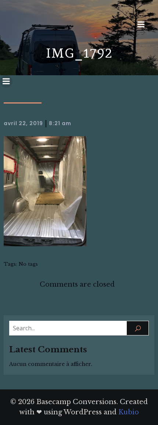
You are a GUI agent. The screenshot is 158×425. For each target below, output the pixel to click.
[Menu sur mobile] (141, 24)
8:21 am (60, 123)
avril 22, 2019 (23, 123)
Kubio (128, 412)
